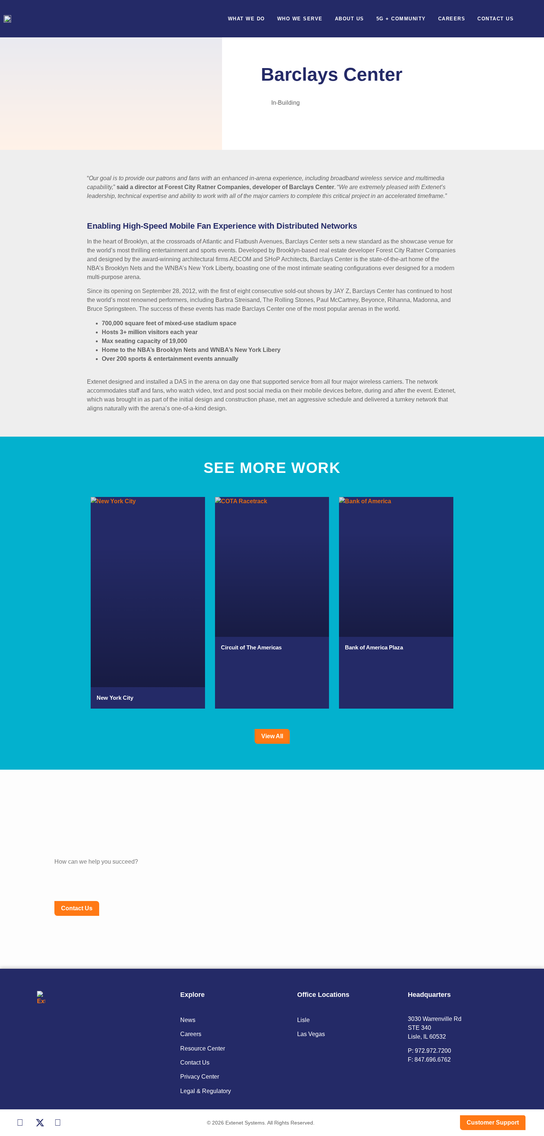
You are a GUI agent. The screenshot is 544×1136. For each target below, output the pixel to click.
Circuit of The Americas (251, 647)
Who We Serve (300, 18)
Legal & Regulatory (205, 1091)
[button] (534, 19)
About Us (349, 18)
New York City (115, 698)
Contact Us (495, 18)
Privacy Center (199, 1076)
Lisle (303, 1020)
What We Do (246, 18)
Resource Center (202, 1048)
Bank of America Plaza (374, 647)
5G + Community (401, 18)
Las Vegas (311, 1034)
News (187, 1020)
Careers (452, 18)
